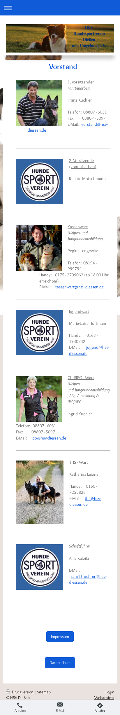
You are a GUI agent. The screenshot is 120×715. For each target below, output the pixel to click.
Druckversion (22, 692)
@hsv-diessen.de (85, 501)
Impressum (60, 636)
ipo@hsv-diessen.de (48, 438)
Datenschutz (60, 662)
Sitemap (44, 692)
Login (109, 692)
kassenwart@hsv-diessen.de (79, 287)
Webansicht (104, 697)
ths (87, 498)
